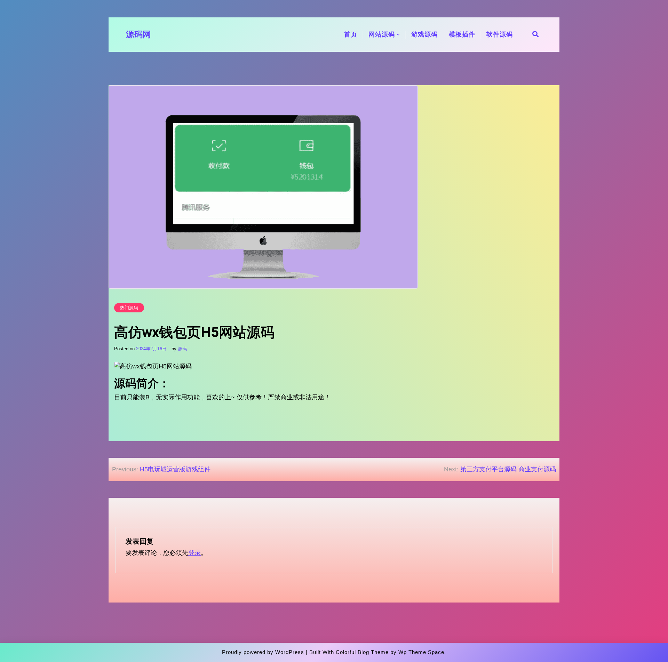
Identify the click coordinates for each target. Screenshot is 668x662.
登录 (194, 552)
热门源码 (129, 307)
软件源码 (499, 34)
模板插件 (462, 34)
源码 (182, 348)
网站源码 (381, 34)
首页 (350, 34)
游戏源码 (424, 34)
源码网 (138, 34)
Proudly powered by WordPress (263, 652)
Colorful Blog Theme (362, 652)
